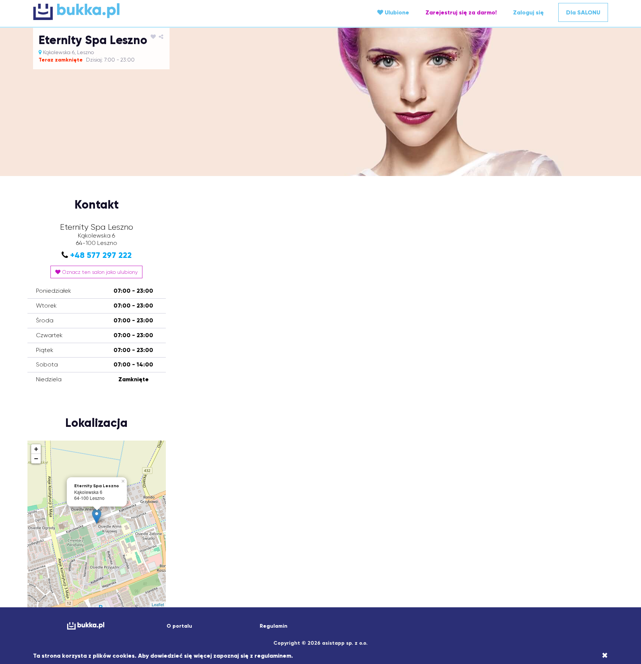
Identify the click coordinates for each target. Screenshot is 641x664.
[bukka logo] (85, 625)
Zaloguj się (528, 12)
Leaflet (158, 604)
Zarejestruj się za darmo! (461, 12)
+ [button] (36, 449)
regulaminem (272, 655)
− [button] (36, 458)
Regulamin (273, 626)
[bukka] (129, 11)
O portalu (179, 626)
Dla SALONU (583, 12)
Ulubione (396, 12)
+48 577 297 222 (101, 255)
